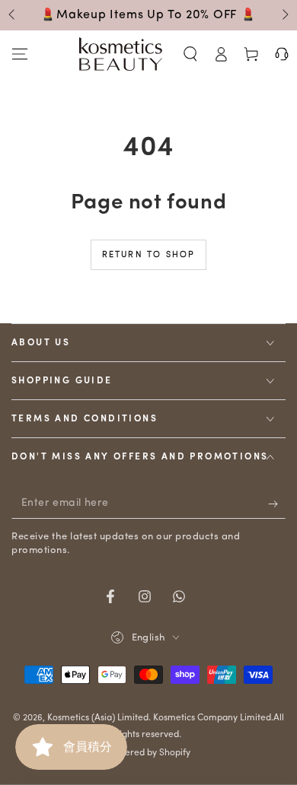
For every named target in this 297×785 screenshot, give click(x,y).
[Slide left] (13, 15)
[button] (190, 54)
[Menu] (20, 54)
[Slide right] (284, 15)
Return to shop (149, 255)
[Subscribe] (277, 503)
